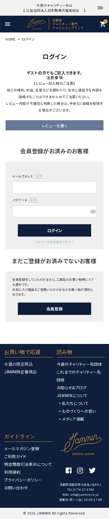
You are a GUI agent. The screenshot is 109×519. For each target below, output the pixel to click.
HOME (11, 39)
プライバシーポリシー (23, 480)
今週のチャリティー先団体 (79, 364)
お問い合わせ (16, 487)
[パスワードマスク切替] (92, 211)
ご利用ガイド (15, 456)
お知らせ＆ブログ (72, 387)
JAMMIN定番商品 (20, 372)
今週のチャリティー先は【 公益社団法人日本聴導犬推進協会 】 (54, 8)
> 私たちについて (74, 403)
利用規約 (12, 472)
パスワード (23, 200)
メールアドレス (26, 176)
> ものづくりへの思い (77, 411)
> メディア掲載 (72, 419)
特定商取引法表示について (28, 464)
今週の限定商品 (18, 364)
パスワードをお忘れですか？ (54, 242)
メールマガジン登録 (21, 448)
